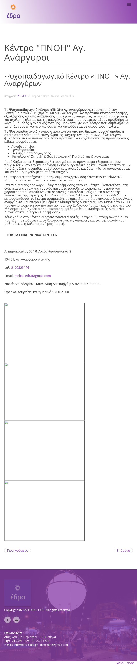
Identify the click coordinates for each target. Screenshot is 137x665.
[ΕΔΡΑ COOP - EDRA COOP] (13, 11)
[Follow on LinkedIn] (16, 620)
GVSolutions (125, 663)
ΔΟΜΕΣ (22, 96)
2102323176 (20, 267)
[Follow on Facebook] (7, 620)
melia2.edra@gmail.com (32, 276)
